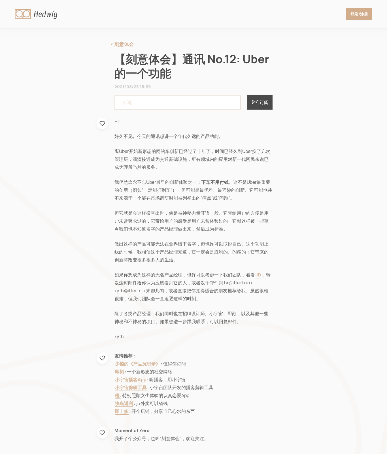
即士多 (122, 411)
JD (258, 275)
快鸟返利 (124, 403)
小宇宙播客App (130, 380)
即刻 (119, 372)
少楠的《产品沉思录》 (137, 364)
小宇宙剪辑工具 (131, 388)
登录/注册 (359, 14)
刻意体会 (124, 44)
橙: (118, 395)
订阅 (264, 102)
